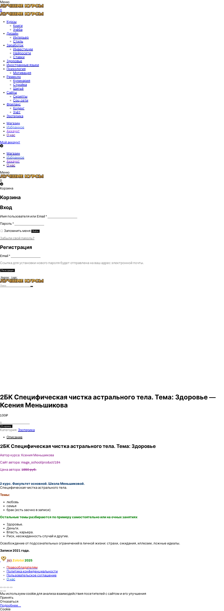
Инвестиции (23, 49)
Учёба (17, 29)
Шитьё (18, 88)
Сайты (12, 92)
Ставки (19, 57)
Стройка (20, 84)
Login (14, 277)
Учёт (16, 112)
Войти (35, 231)
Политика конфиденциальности (32, 571)
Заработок (15, 45)
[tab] (115, 437)
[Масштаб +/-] (11, 587)
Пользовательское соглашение (32, 575)
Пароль (7, 223)
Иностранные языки (23, 65)
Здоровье (14, 61)
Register (5, 277)
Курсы (12, 21)
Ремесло (14, 77)
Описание (14, 437)
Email (5, 256)
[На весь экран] (8, 587)
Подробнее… (10, 605)
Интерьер (21, 37)
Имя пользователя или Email (23, 216)
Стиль (18, 41)
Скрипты (20, 96)
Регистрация (7, 270)
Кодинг (18, 108)
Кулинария (21, 80)
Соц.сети (20, 100)
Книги (18, 25)
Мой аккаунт (10, 142)
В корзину (6, 426)
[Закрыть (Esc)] (1, 587)
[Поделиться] (4, 587)
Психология (16, 69)
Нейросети (22, 53)
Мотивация (22, 73)
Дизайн (12, 33)
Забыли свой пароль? (17, 238)
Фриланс (14, 104)
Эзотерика (15, 116)
